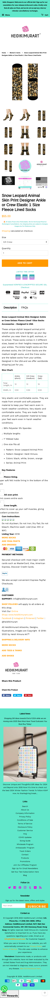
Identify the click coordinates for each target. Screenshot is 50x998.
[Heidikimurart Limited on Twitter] (9, 888)
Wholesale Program (25, 844)
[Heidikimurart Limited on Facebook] (14, 888)
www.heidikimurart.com (20, 614)
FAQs (24, 307)
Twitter (40, 618)
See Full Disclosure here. (30, 969)
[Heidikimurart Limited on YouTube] (35, 888)
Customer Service (25, 830)
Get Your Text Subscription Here (25, 872)
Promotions (25, 861)
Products (25, 858)
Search (25, 806)
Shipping (6, 231)
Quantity (6, 248)
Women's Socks (15, 53)
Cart (46, 15)
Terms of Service (25, 824)
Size (4, 237)
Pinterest (30, 618)
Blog (25, 875)
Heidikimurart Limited (33, 976)
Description (10, 307)
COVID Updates (25, 837)
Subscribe (37, 906)
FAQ (25, 834)
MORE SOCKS (9, 537)
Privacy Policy (25, 817)
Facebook (7, 618)
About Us (25, 810)
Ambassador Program (25, 848)
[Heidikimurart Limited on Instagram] (25, 888)
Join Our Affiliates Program (25, 865)
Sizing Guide (25, 841)
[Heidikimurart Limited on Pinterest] (20, 888)
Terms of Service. (10, 949)
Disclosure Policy (25, 827)
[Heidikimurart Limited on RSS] (40, 888)
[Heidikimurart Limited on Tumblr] (30, 888)
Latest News (25, 714)
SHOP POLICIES (10, 604)
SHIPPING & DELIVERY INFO (16, 639)
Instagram (18, 618)
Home (4, 53)
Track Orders (25, 851)
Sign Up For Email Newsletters (25, 868)
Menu (7, 15)
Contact (25, 855)
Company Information (25, 813)
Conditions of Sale (25, 820)
